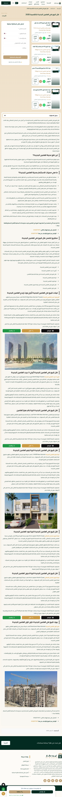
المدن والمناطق (36, 3)
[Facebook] (60, 780)
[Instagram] (56, 780)
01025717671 (36, 230)
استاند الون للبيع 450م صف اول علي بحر (42, 24)
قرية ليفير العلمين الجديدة (52, 454)
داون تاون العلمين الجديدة (52, 626)
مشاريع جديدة (43, 3)
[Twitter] (48, 780)
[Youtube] (44, 780)
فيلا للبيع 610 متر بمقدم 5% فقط (42, 47)
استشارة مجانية (6, 3)
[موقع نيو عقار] (57, 3)
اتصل (30, 331)
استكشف (24, 3)
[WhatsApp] (44, 38)
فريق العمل (26, 761)
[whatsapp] (3, 789)
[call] (3, 793)
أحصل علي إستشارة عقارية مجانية (20, 773)
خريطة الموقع (25, 765)
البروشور (49, 331)
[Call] (40, 38)
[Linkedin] (52, 780)
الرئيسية (49, 3)
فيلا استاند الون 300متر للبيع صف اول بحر (42, 91)
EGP (16, 3)
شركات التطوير (30, 3)
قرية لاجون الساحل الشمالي (52, 536)
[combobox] (5, 33)
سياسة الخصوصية (24, 776)
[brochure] (3, 784)
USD (13, 3)
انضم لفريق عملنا (24, 769)
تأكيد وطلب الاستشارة (15, 57)
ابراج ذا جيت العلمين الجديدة (52, 377)
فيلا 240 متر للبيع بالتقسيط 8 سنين (41, 68)
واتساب (11, 331)
